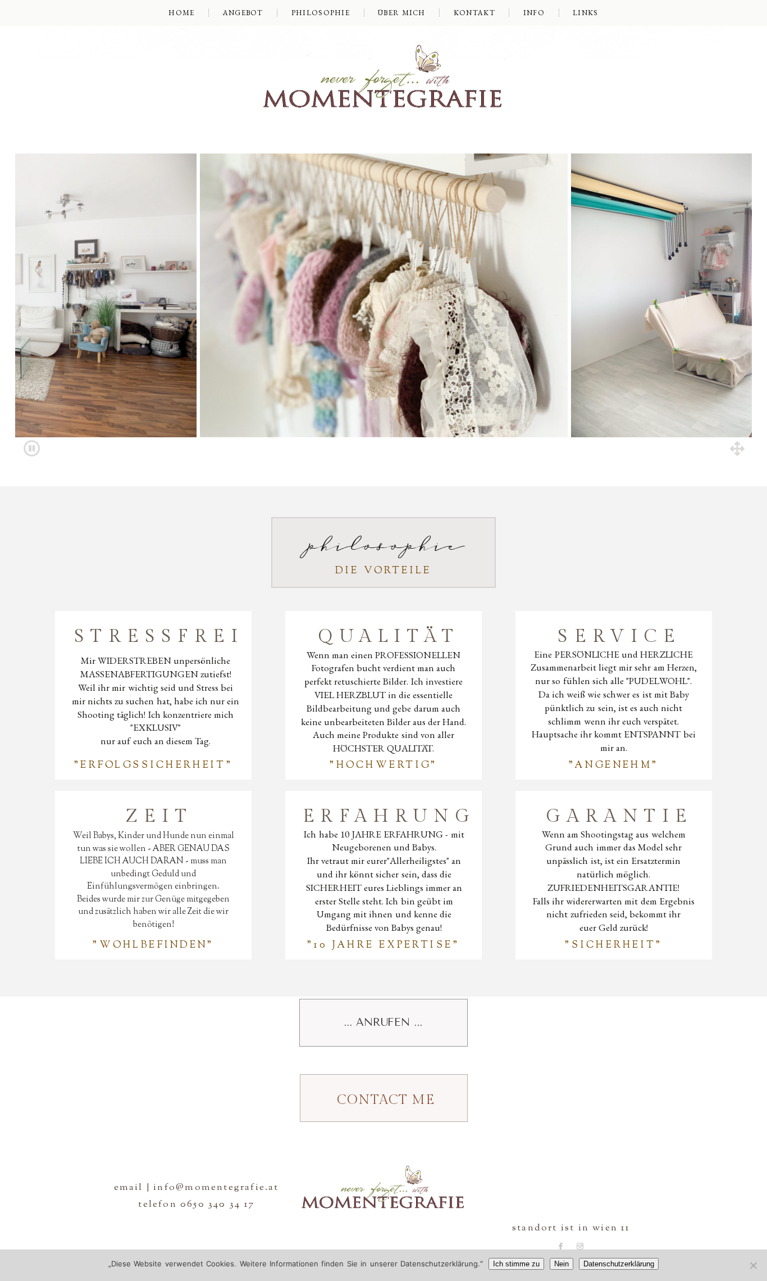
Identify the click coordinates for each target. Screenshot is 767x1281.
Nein (561, 1264)
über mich (402, 12)
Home (181, 12)
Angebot (243, 12)
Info (534, 12)
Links (586, 12)
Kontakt (474, 12)
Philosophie (320, 12)
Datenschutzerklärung (618, 1264)
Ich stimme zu (516, 1264)
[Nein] (753, 1265)
